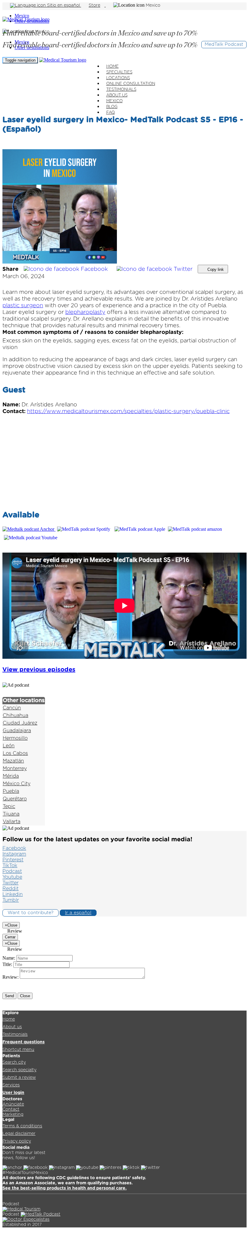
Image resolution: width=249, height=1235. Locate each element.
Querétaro (15, 798)
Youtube (12, 877)
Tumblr (10, 900)
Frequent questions (23, 1042)
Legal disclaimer (19, 1134)
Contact (10, 1109)
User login (13, 1093)
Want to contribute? (30, 912)
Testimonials (15, 1034)
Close (25, 996)
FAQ (110, 113)
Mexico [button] (153, 5)
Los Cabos (15, 753)
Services (11, 1085)
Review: (10, 977)
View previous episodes (38, 670)
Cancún (12, 707)
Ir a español (78, 912)
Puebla (11, 791)
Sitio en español (63, 5)
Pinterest (12, 859)
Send (9, 996)
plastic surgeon (22, 305)
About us (12, 1027)
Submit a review (19, 1077)
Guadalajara (17, 730)
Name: (8, 958)
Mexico (22, 15)
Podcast (12, 871)
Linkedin (12, 894)
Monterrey (15, 768)
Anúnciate (13, 1104)
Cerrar (10, 937)
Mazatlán (13, 761)
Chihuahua (15, 715)
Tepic (9, 806)
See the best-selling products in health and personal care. (64, 1188)
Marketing (12, 1114)
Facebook (94, 269)
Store (94, 5)
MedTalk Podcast (224, 44)
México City (16, 783)
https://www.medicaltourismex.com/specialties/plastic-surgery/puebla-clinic (128, 411)
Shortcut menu (18, 1050)
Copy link (215, 269)
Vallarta (11, 821)
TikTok (9, 865)
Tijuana (11, 814)
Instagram (14, 854)
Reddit (10, 888)
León (9, 745)
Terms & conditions (22, 1126)
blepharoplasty (85, 312)
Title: (7, 964)
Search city (14, 1062)
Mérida (11, 776)
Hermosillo (15, 738)
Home (8, 1019)
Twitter (183, 269)
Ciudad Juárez (20, 723)
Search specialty (19, 1070)
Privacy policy (16, 1141)
